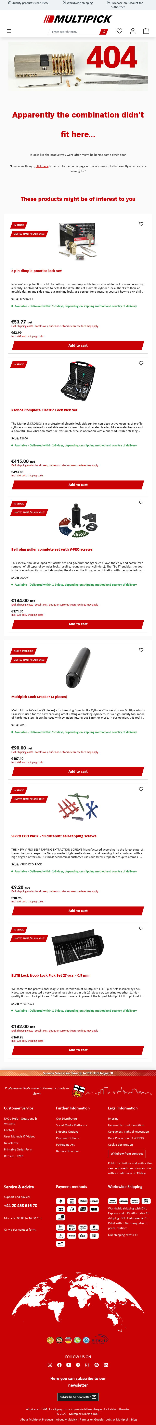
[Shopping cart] (146, 31)
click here (42, 166)
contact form (26, 1229)
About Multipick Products (36, 1419)
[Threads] (87, 1364)
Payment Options (67, 1138)
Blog (134, 1419)
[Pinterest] (96, 1364)
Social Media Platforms (71, 1125)
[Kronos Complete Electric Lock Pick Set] (78, 381)
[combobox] (74, 32)
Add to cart (78, 346)
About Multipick (66, 1419)
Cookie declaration (120, 1144)
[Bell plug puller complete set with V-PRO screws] (78, 520)
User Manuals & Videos (19, 1136)
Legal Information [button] (123, 1108)
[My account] (133, 31)
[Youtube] (68, 1364)
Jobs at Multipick (117, 1419)
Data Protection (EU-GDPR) (126, 1138)
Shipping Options (67, 1131)
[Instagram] (50, 1364)
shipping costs (60, 1409)
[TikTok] (78, 1364)
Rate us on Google (92, 1419)
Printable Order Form (18, 1149)
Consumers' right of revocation (128, 1131)
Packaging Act (65, 1144)
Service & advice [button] (19, 1187)
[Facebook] (59, 1364)
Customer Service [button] (18, 1108)
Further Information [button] (73, 1108)
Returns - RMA (13, 1156)
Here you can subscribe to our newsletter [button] (78, 1382)
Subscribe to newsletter (76, 1397)
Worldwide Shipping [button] (125, 1187)
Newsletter (11, 1143)
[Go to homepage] (78, 19)
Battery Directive (67, 1151)
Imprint (113, 1118)
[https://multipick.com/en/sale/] (78, 1073)
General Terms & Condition (126, 1125)
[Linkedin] (106, 1364)
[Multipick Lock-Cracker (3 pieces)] (78, 667)
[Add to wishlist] (141, 223)
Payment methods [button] (71, 1187)
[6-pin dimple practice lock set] (78, 241)
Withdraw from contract (127, 1153)
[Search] (103, 32)
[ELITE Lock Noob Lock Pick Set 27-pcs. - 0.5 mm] (78, 946)
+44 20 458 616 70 (20, 1206)
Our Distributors (66, 1118)
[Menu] (9, 31)
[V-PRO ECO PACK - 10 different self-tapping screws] (78, 807)
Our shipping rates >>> (123, 1235)
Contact (9, 1130)
